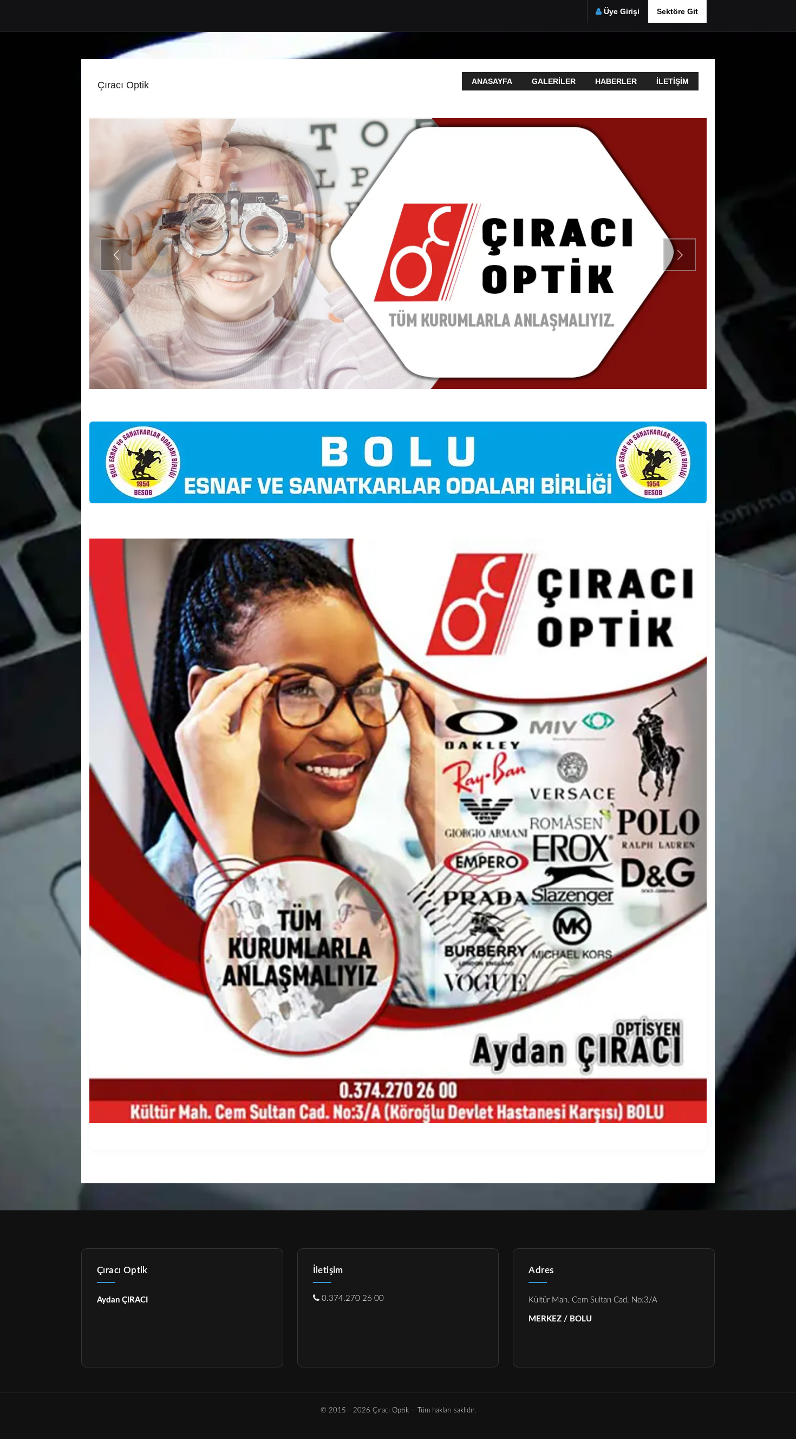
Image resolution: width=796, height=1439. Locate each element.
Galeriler (554, 81)
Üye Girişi (622, 11)
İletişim (672, 81)
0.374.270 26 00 (351, 1298)
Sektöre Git (677, 11)
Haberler (616, 81)
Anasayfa (492, 81)
